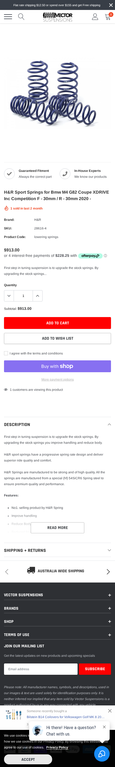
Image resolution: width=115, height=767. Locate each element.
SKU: (8, 228)
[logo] (57, 17)
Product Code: (15, 237)
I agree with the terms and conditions (36, 353)
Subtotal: (10, 309)
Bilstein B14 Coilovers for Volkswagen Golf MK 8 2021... (66, 717)
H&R (37, 220)
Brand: (9, 220)
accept (28, 759)
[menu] (8, 17)
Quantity (10, 285)
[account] (95, 17)
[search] (21, 16)
